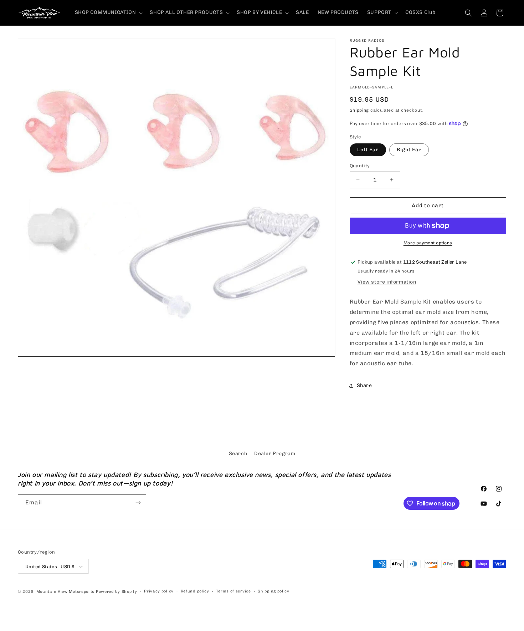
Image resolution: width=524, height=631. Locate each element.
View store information (387, 282)
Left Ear (368, 150)
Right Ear (409, 150)
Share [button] (364, 385)
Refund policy (195, 591)
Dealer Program (274, 454)
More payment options (428, 242)
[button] (108, 12)
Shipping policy (273, 591)
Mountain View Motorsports (65, 591)
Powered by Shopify (116, 591)
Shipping (359, 110)
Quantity (360, 165)
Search (238, 454)
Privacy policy (159, 591)
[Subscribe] (138, 502)
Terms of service (233, 591)
